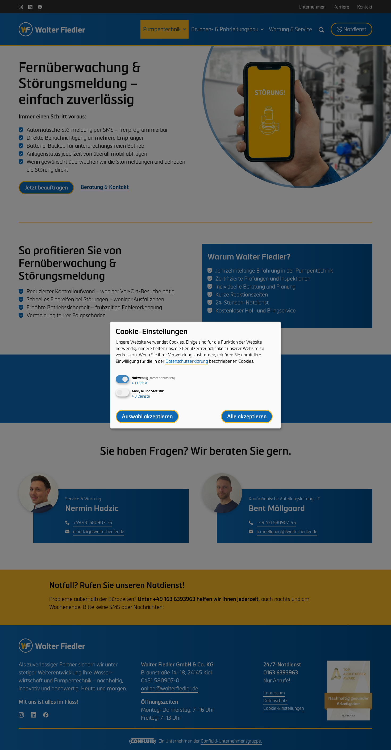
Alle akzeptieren (247, 416)
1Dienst (139, 383)
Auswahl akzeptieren (147, 416)
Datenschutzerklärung (186, 361)
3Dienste (141, 396)
